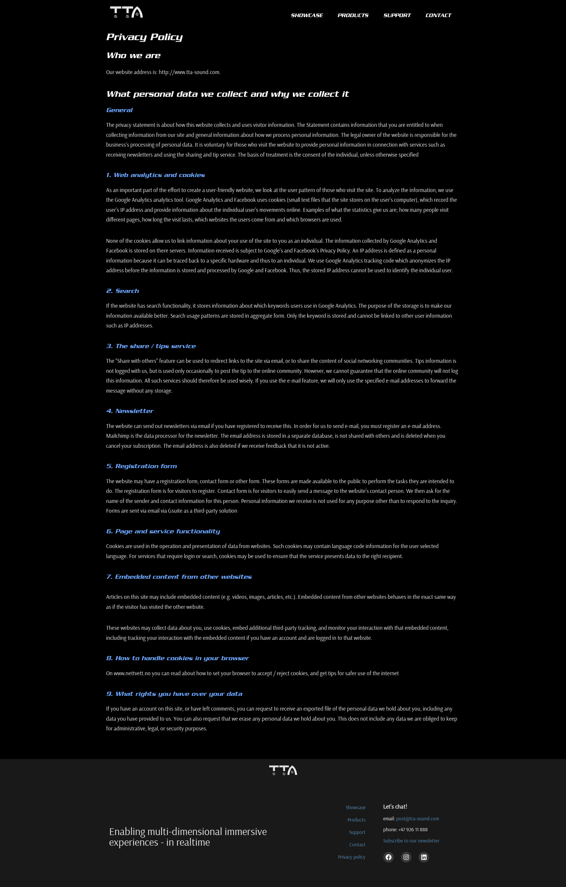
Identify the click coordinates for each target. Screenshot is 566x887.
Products (357, 820)
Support (357, 832)
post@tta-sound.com (417, 818)
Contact (357, 844)
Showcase (356, 807)
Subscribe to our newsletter (411, 840)
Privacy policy (352, 857)
